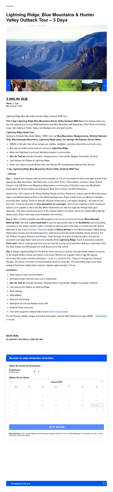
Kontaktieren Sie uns (20, 483)
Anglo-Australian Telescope (34, 229)
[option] (18, 85)
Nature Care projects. (59, 311)
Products (10, 6)
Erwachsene (14, 370)
